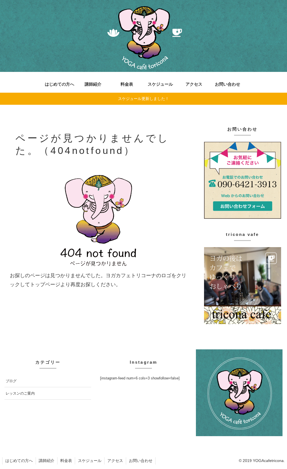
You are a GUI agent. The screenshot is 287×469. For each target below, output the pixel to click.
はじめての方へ (19, 460)
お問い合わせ (140, 460)
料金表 (66, 460)
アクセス (115, 460)
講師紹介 (46, 460)
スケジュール (89, 460)
